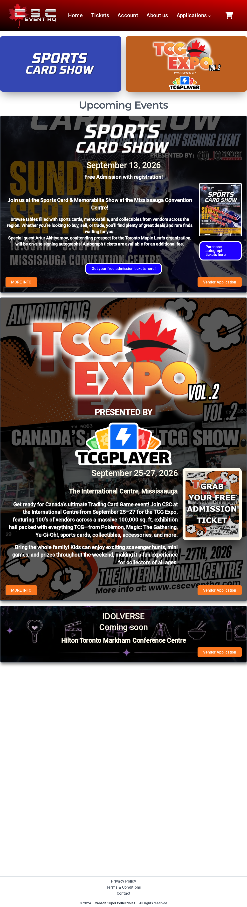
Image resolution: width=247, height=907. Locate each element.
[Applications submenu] (209, 15)
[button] (220, 250)
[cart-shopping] (229, 15)
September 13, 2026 (123, 165)
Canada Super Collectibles (115, 903)
